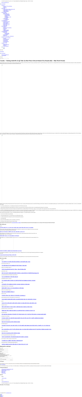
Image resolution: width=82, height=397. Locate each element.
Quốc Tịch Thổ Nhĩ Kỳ (6, 21)
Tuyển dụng (5, 7)
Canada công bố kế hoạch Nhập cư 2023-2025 (8, 254)
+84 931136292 (2, 51)
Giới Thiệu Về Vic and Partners (7, 6)
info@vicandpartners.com (5, 2)
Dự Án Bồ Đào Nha (6, 39)
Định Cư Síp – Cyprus (6, 24)
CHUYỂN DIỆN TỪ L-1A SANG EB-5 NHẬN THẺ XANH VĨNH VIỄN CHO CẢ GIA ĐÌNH (16, 227)
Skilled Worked (5, 18)
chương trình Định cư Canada (16, 222)
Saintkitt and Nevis (6, 30)
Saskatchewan (7, 19)
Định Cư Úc (5, 35)
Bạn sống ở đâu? (2, 356)
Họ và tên (1, 348)
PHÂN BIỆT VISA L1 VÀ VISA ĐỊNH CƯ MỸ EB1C (9, 235)
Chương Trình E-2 (5, 10)
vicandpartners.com (8, 392)
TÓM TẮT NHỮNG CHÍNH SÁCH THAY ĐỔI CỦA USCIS (11, 250)
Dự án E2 (4, 38)
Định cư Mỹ (3, 8)
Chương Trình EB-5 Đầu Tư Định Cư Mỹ (9, 9)
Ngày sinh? (2, 353)
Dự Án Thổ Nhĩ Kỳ (6, 41)
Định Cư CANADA (6, 44)
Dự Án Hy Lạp (5, 40)
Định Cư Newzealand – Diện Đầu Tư (8, 36)
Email (1, 351)
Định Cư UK (5, 32)
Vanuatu (4, 29)
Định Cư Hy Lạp (5, 22)
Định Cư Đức (5, 25)
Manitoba (6, 16)
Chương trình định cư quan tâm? (4, 354)
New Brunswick (7, 14)
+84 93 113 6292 (4, 378)
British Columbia (7, 15)
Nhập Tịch (4, 45)
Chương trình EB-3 (6, 11)
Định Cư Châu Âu (4, 20)
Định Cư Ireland (5, 34)
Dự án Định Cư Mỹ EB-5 (6, 37)
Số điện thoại (2, 349)
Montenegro (5, 28)
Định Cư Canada (4, 12)
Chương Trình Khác (4, 31)
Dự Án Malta (5, 42)
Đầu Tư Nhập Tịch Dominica (7, 27)
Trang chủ (3, 5)
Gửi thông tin (2, 361)
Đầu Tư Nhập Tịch (4, 26)
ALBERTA (6, 17)
